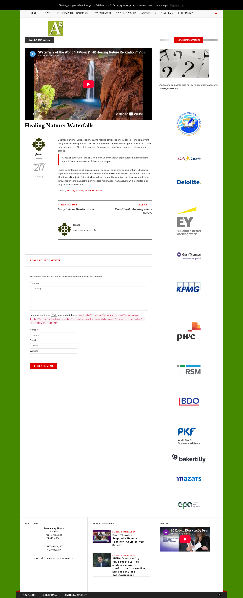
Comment (35, 283)
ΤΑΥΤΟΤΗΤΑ (29, 595)
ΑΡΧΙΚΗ (34, 13)
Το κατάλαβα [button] (162, 5)
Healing (71, 190)
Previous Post (67, 204)
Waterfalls (97, 190)
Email (33, 340)
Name (34, 329)
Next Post (145, 204)
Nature (79, 190)
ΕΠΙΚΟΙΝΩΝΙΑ (185, 13)
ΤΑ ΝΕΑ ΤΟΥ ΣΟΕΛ (126, 13)
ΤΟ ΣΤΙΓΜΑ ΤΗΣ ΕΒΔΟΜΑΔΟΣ (73, 13)
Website (34, 351)
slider (116, 532)
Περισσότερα (177, 5)
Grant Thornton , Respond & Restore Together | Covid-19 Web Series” (128, 540)
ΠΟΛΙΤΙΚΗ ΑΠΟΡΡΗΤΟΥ (75, 595)
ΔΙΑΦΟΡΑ (166, 13)
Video (88, 190)
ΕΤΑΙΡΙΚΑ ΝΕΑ (128, 532)
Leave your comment (45, 260)
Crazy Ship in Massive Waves (76, 209)
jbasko (38, 154)
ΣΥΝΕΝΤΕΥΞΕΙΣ (102, 13)
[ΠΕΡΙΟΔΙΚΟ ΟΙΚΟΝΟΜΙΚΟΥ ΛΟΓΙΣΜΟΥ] (55, 28)
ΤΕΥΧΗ (48, 13)
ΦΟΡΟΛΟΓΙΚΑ (148, 13)
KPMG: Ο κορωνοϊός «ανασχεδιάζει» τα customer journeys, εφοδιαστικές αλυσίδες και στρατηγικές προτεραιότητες (129, 566)
